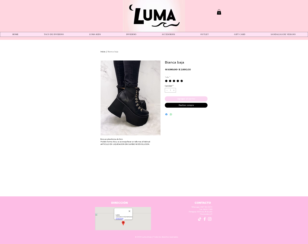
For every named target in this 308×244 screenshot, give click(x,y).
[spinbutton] (170, 90)
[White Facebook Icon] (204, 219)
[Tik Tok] (199, 219)
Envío (178, 73)
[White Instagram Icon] (209, 219)
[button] (219, 12)
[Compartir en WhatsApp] (171, 114)
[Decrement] (166, 90)
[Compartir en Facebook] (166, 114)
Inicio (102, 52)
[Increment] (174, 90)
